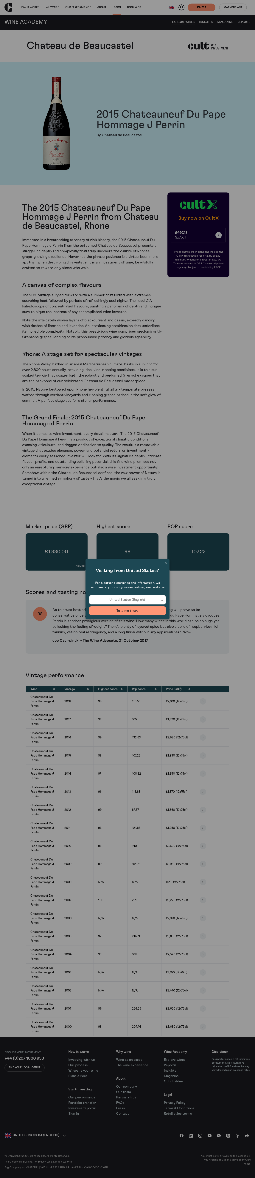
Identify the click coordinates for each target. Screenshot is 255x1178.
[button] (127, 599)
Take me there (127, 610)
